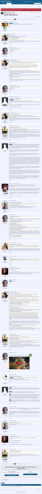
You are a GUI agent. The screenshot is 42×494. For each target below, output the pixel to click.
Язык (17, 491)
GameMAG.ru (3, 3)
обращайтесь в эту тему (31, 9)
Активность (14, 3)
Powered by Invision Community (21, 492)
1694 (16, 19)
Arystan (17, 37)
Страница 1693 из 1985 (32, 19)
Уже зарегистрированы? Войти (31, 1)
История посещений (37, 16)
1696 (20, 19)
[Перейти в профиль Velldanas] (5, 206)
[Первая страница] (1, 19)
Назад (3, 19)
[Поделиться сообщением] (40, 21)
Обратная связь (23, 491)
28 (40, 12)
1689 (7, 19)
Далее (26, 19)
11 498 (5, 194)
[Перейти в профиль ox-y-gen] (5, 246)
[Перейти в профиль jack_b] (5, 130)
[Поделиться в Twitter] (1, 483)
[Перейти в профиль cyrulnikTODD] (5, 146)
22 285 (5, 210)
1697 (22, 19)
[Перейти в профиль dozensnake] (5, 25)
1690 (9, 19)
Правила (19, 3)
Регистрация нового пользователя (12, 475)
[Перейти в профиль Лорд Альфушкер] (5, 258)
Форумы (9, 3)
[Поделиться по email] (4, 483)
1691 (11, 19)
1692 (13, 19)
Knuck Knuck (10, 144)
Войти (30, 474)
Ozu (16, 60)
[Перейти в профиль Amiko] (5, 100)
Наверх (10, 26)
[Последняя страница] (28, 19)
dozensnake (17, 98)
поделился (18, 259)
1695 (18, 19)
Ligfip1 (17, 86)
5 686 (5, 443)
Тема (19, 491)
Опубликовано (12, 21)
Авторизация (33, 12)
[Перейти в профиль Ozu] (5, 51)
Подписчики (37, 12)
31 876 (5, 55)
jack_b (17, 114)
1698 (24, 19)
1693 (14, 19)
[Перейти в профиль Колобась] (5, 378)
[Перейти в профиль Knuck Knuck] (5, 271)
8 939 (5, 105)
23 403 (5, 136)
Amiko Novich (10, 23)
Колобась (10, 391)
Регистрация (38, 1)
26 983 (5, 261)
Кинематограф (14, 13)
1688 (5, 19)
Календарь (23, 3)
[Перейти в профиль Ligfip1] (5, 37)
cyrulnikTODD (18, 202)
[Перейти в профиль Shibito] (2, 13)
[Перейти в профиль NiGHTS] (5, 188)
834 (5, 150)
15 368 (5, 42)
